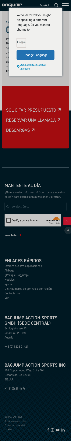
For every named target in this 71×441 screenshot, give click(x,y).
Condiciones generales (15, 421)
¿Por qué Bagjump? (17, 275)
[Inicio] (12, 5)
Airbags (9, 270)
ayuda (8, 284)
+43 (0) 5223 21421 (16, 346)
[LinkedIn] (63, 429)
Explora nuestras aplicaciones (23, 266)
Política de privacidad (15, 425)
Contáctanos (12, 293)
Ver (7, 298)
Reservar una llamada (31, 120)
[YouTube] (58, 429)
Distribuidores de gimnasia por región (28, 288)
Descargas (18, 130)
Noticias (10, 279)
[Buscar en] (56, 5)
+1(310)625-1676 (15, 388)
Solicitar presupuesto (31, 110)
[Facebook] (48, 429)
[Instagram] (52, 429)
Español (43, 5)
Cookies (8, 429)
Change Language (36, 55)
